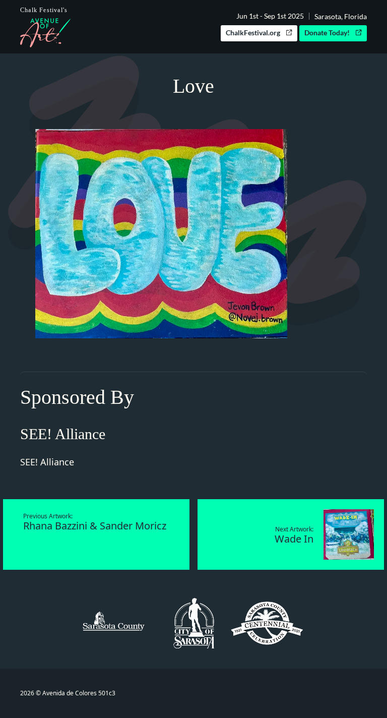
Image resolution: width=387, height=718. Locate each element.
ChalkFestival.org (253, 32)
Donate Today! (327, 32)
